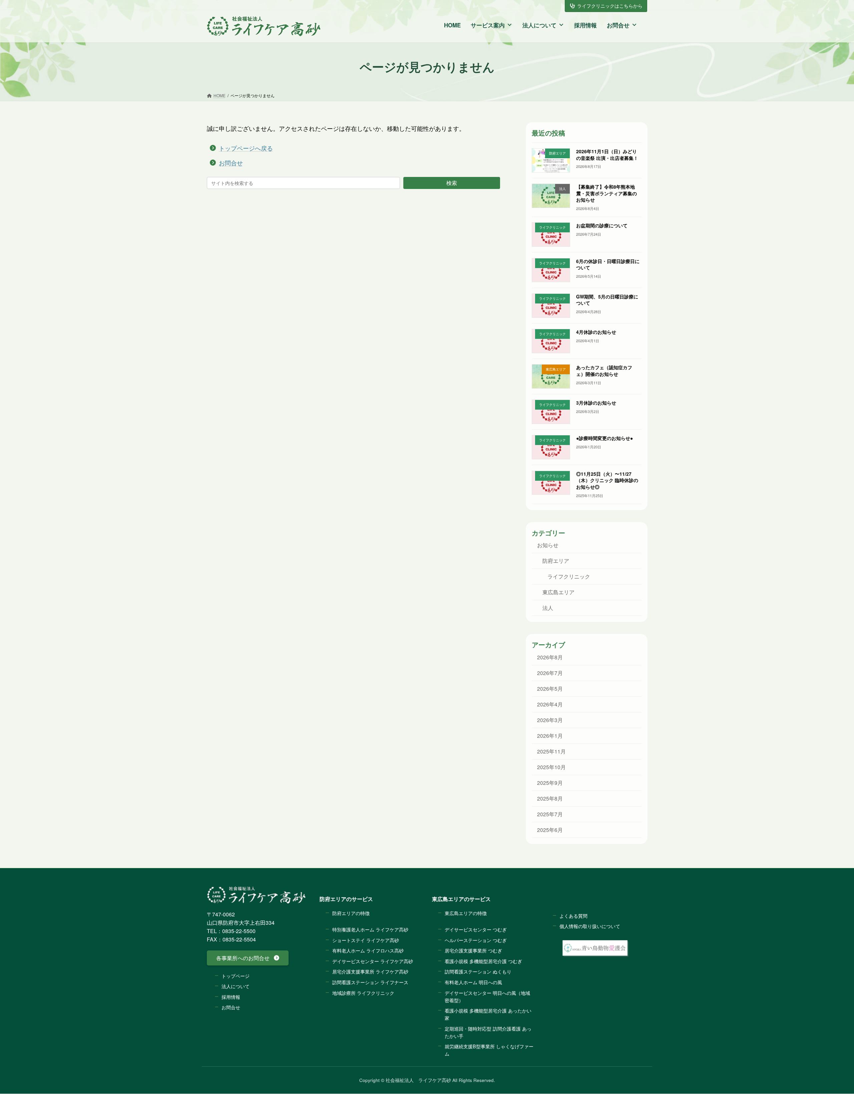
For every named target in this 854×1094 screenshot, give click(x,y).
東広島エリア (558, 592)
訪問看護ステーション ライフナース (370, 982)
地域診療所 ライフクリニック (363, 992)
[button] (248, 958)
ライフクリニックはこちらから (610, 5)
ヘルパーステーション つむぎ (476, 939)
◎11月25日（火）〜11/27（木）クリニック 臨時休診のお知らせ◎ (607, 480)
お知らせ (547, 545)
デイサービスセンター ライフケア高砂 (372, 960)
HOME (452, 25)
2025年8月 (549, 798)
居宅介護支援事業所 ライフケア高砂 (370, 971)
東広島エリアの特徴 (466, 912)
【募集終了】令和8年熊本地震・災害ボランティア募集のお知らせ (606, 193)
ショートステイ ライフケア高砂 (365, 939)
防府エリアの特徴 (351, 912)
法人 (547, 608)
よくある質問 (573, 915)
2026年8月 (549, 657)
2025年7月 (549, 814)
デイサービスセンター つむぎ (476, 929)
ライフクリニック (568, 576)
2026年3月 (549, 719)
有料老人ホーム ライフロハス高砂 (368, 950)
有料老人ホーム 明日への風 (473, 982)
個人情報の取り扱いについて (589, 926)
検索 (451, 183)
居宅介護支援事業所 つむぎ (473, 950)
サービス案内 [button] (488, 25)
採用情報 (585, 25)
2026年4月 (549, 704)
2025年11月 (551, 751)
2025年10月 (551, 767)
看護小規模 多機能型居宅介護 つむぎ (483, 960)
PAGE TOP (826, 1051)
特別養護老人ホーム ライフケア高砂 (370, 929)
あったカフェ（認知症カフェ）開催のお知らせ (604, 370)
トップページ (236, 975)
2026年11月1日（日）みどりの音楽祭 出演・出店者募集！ (607, 154)
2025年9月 (549, 782)
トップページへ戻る (246, 148)
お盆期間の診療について (601, 225)
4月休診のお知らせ (596, 332)
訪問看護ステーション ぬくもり (478, 971)
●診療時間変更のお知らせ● (604, 438)
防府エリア (555, 560)
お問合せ (618, 25)
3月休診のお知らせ (596, 403)
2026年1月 (549, 735)
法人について (539, 25)
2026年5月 (549, 688)
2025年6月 (549, 829)
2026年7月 (549, 672)
